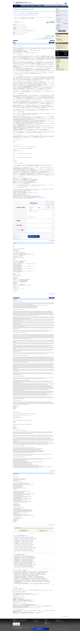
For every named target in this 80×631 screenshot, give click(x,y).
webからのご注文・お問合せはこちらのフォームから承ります (43, 530)
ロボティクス (58, 60)
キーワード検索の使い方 (65, 23)
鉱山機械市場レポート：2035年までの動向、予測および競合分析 (23, 543)
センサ (57, 63)
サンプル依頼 (48, 207)
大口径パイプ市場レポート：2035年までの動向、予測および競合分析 (24, 544)
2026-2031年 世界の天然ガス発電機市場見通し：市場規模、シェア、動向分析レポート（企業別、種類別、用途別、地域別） (32, 571)
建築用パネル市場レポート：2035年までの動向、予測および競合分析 (24, 558)
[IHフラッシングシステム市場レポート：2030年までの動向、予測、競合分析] (15, 40)
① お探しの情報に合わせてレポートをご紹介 (61, 44)
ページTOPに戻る (52, 240)
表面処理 (57, 65)
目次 (14, 42)
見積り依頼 (31, 207)
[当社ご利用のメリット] (61, 43)
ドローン (57, 64)
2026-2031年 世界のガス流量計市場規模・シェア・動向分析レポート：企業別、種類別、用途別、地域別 (29, 576)
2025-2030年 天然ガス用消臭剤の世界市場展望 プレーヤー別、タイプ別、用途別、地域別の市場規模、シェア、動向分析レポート (32, 583)
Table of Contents (16, 297)
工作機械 (57, 66)
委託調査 (32, 6)
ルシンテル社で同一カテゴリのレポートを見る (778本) (61, 12)
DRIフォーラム (48, 6)
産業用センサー (58, 61)
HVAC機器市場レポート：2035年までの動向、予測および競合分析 (24, 541)
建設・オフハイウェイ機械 (60, 69)
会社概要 (64, 6)
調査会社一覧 (40, 6)
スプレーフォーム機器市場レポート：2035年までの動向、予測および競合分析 (25, 547)
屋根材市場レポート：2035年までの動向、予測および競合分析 (23, 546)
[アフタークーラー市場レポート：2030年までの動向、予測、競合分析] (52, 40)
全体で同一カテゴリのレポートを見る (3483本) (61, 15)
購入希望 (39, 207)
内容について (48, 209)
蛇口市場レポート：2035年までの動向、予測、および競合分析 (23, 549)
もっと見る (32, 18)
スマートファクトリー (59, 68)
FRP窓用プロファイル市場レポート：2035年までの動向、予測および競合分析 (25, 538)
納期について (32, 209)
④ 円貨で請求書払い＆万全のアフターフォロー (62, 48)
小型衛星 (57, 67)
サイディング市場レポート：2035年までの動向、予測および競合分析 (24, 550)
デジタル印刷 (58, 62)
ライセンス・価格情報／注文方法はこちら (29, 30)
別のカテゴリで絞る (58, 18)
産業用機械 (20, 535)
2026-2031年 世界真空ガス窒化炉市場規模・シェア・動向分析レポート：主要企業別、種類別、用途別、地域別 (30, 577)
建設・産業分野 (19, 554)
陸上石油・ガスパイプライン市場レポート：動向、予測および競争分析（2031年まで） (27, 575)
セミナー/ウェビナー (56, 6)
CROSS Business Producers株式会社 (17, 627)
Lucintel (24, 24)
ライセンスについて (41, 209)
